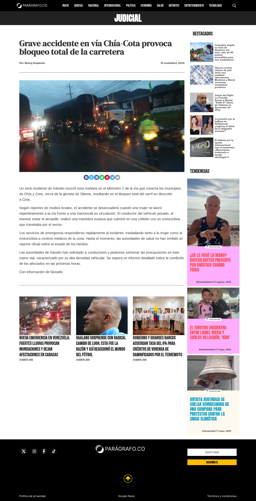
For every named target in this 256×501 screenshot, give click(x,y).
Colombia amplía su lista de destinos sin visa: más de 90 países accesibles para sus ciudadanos (225, 52)
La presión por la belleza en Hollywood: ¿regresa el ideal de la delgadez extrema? (225, 125)
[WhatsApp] (101, 177)
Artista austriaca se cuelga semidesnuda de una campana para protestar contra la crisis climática (209, 409)
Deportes (174, 5)
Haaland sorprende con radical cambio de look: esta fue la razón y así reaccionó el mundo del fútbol (101, 346)
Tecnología (215, 5)
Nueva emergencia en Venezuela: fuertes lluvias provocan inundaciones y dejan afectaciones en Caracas (44, 346)
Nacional (93, 5)
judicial (128, 18)
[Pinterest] (107, 177)
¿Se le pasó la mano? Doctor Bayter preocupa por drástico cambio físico (210, 262)
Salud (160, 5)
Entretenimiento (194, 5)
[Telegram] (112, 177)
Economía (146, 5)
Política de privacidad (32, 496)
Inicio (65, 5)
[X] (91, 177)
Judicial (78, 5)
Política (130, 5)
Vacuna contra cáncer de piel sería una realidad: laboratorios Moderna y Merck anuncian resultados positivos (225, 77)
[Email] (117, 177)
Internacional (112, 5)
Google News (126, 496)
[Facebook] (86, 177)
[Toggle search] (234, 5)
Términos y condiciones (222, 496)
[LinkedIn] (96, 177)
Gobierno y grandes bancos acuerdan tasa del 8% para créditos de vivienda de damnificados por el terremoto (157, 346)
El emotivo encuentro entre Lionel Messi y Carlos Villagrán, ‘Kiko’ (210, 332)
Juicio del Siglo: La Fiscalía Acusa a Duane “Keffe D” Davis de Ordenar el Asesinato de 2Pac (224, 102)
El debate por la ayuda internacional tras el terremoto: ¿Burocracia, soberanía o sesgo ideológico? (225, 149)
